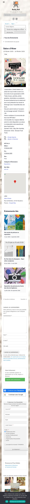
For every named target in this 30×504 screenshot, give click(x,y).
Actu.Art (16, 9)
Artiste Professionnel (12, 435)
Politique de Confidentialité (17, 501)
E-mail (5, 340)
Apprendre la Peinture (11, 465)
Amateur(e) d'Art (10, 431)
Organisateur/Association (13, 438)
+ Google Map (12, 203)
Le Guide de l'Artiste (10, 467)
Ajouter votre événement (13, 379)
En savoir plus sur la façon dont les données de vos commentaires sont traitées (14, 358)
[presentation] (14, 222)
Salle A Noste (7, 198)
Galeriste (8, 437)
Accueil (7, 23)
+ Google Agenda (11, 137)
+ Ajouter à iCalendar (12, 139)
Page (13, 23)
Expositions (7, 164)
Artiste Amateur (10, 433)
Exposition (23, 299)
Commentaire (7, 315)
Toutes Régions (10, 26)
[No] (28, 498)
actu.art (6, 169)
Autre (7, 440)
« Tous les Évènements (10, 38)
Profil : (6, 430)
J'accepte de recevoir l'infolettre (15, 444)
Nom (5, 335)
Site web (5, 346)
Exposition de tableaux (9, 299)
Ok (7, 501)
